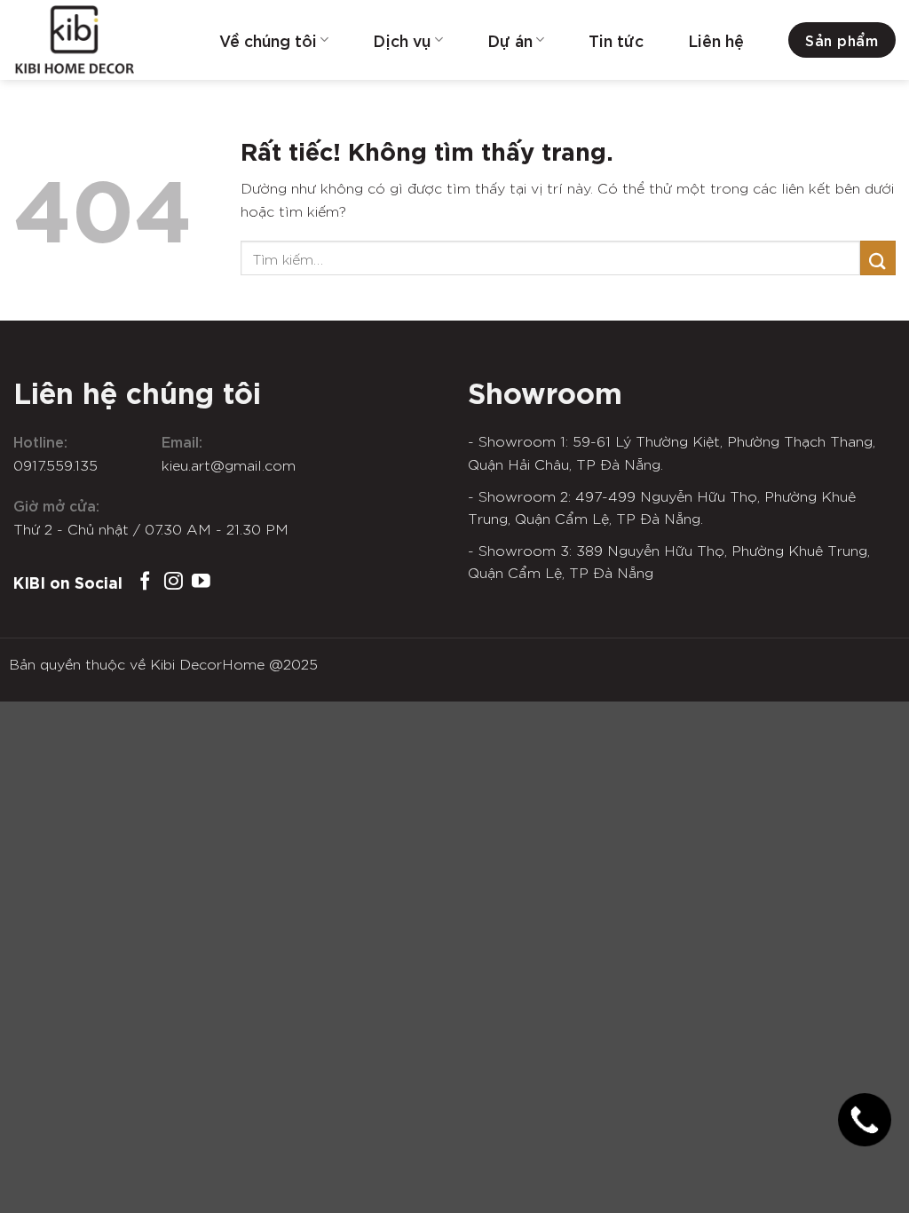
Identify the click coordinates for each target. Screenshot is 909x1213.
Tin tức (616, 40)
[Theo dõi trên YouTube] (201, 582)
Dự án (510, 40)
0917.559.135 (55, 464)
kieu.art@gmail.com (229, 464)
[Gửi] (878, 258)
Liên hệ (716, 40)
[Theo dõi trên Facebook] (145, 582)
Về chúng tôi (268, 40)
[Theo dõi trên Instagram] (173, 582)
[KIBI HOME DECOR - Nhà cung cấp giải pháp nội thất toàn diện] (102, 40)
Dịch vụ (402, 40)
